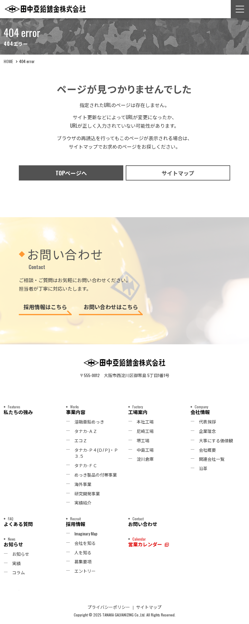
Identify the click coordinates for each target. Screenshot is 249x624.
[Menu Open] (240, 9)
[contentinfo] (124, 484)
